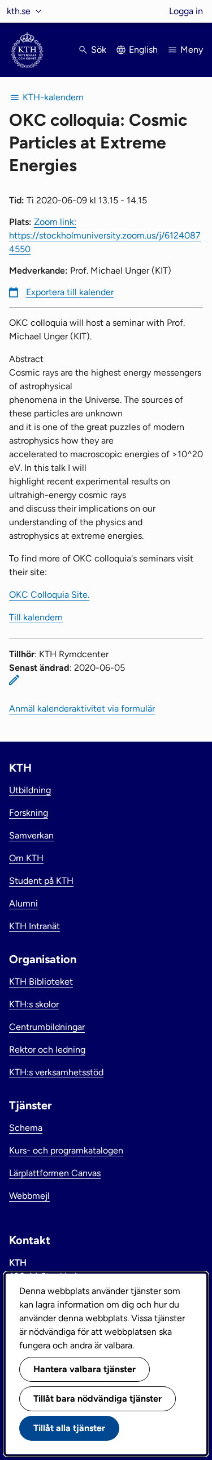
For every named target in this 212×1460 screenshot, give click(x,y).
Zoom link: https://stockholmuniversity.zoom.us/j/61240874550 (105, 235)
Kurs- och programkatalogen (66, 1150)
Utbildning (30, 790)
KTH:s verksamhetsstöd (56, 1072)
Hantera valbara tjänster (84, 1369)
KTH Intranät (34, 926)
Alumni (23, 903)
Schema (25, 1127)
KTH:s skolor (34, 1004)
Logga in (186, 11)
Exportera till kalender (70, 292)
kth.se (19, 11)
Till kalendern (36, 617)
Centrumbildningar (47, 1026)
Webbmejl (29, 1195)
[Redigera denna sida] (14, 680)
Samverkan (31, 835)
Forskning (28, 812)
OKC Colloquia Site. (49, 594)
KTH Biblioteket (41, 981)
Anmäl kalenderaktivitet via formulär (82, 708)
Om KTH (26, 858)
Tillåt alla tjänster (69, 1428)
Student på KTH (41, 880)
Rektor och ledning (47, 1049)
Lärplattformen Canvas (55, 1173)
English (143, 49)
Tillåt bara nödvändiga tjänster (97, 1398)
